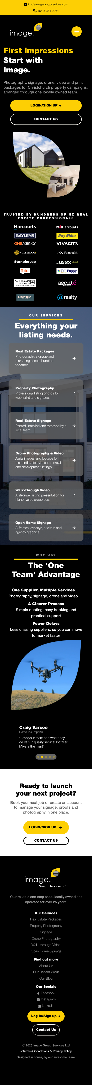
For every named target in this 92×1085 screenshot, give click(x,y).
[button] (38, 757)
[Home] (22, 31)
